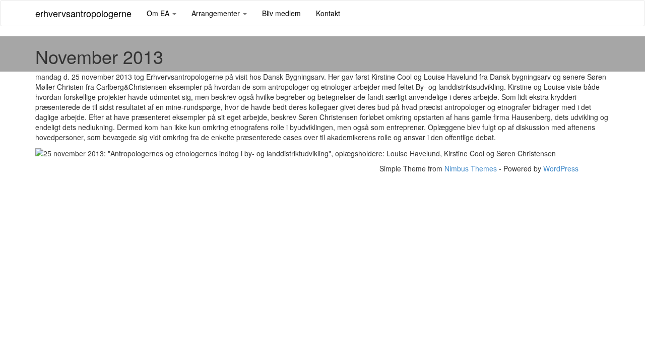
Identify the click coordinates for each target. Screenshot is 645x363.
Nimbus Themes (470, 168)
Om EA (159, 13)
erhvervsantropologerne (83, 13)
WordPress (560, 168)
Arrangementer (216, 13)
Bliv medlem (281, 13)
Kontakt (328, 13)
